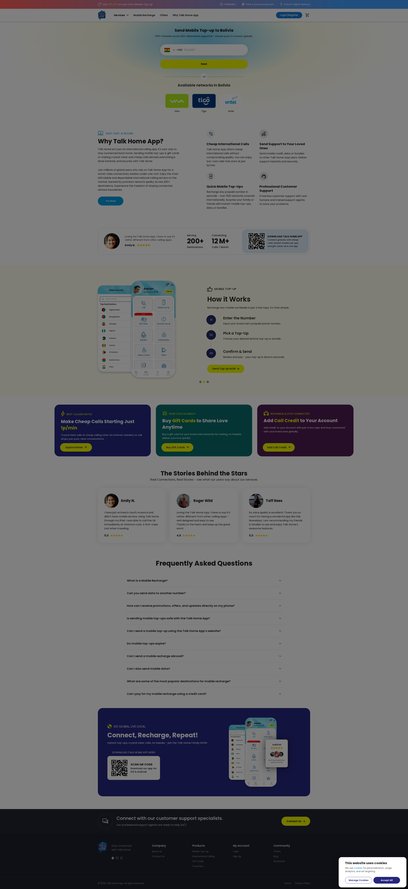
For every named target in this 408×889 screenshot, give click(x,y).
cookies (358, 868)
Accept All (387, 880)
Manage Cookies (358, 880)
